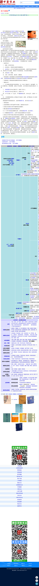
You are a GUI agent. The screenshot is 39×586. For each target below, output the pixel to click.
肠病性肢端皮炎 (15, 362)
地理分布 (16, 35)
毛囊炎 (16, 328)
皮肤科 (26, 321)
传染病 (15, 146)
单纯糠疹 (17, 348)
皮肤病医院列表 (22, 323)
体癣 (15, 339)
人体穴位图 (19, 491)
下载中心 (23, 565)
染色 (19, 78)
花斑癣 (29, 174)
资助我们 (30, 565)
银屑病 (13, 348)
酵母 (27, 280)
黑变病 (23, 369)
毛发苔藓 (17, 389)
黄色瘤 (32, 362)
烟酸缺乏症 (33, 360)
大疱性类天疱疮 (25, 358)
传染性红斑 (20, 336)
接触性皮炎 (14, 343)
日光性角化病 (22, 382)
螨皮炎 (15, 352)
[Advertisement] (19, 23)
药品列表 (28, 323)
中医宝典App (16, 563)
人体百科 (15, 320)
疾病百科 (9, 146)
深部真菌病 (19, 341)
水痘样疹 (26, 333)
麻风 (29, 329)
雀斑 (12, 369)
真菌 (24, 53)
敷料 (33, 132)
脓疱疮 (13, 328)
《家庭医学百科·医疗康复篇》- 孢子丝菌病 (11, 140)
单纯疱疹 (13, 333)
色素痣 (21, 377)
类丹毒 (16, 331)
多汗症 (17, 375)
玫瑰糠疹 (22, 348)
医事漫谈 (19, 470)
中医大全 (19, 489)
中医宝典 (2, 13)
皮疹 (6, 69)
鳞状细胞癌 (34, 386)
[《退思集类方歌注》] (31, 399)
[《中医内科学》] (23, 417)
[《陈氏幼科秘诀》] (15, 417)
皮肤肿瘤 (7, 382)
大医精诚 (19, 465)
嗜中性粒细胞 (25, 76)
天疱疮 (13, 358)
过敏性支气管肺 (34, 290)
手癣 (21, 339)
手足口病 (32, 334)
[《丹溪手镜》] (15, 399)
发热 (25, 121)
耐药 (31, 110)
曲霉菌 (31, 288)
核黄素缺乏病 (26, 360)
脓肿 (6, 78)
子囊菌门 (18, 160)
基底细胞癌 (28, 386)
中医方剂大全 (19, 497)
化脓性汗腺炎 (33, 328)
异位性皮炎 (22, 343)
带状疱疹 (18, 333)
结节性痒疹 (34, 350)
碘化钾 (33, 59)
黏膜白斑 (28, 382)
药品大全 (19, 503)
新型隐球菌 (25, 302)
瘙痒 (23, 321)
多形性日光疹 (21, 364)
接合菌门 (18, 308)
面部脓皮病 (25, 329)
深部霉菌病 (20, 394)
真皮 (15, 321)
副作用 (10, 112)
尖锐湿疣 (26, 334)
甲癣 (26, 339)
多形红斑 (24, 344)
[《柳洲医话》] (23, 399)
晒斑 (16, 364)
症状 (8, 72)
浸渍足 (17, 365)
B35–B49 (31, 146)
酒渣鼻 (15, 374)
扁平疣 (15, 334)
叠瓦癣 (32, 157)
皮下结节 (10, 56)
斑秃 (35, 374)
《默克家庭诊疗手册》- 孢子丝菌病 (9, 143)
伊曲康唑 (7, 89)
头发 (12, 164)
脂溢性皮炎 (26, 374)
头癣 (12, 339)
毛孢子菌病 (11, 163)
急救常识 (19, 506)
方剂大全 (8, 565)
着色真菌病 (25, 341)
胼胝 (28, 365)
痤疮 (12, 374)
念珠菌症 (33, 277)
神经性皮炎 (14, 350)
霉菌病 (14, 394)
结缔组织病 (6, 356)
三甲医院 (19, 480)
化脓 (28, 56)
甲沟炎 (13, 329)
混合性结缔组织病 (18, 357)
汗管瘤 (30, 379)
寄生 (23, 52)
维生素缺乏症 (14, 360)
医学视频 (19, 474)
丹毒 (28, 328)
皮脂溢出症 (20, 374)
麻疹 (15, 337)
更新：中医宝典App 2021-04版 (19, 8)
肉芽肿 (23, 56)
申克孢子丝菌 (14, 31)
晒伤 (12, 364)
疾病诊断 (19, 501)
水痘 (22, 333)
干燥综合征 (22, 355)
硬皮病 (27, 355)
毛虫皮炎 (20, 352)
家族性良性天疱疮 (17, 390)
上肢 (9, 126)
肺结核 (10, 108)
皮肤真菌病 (10, 160)
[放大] (25, 47)
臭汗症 (31, 374)
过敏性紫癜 (14, 370)
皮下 (8, 244)
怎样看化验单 (19, 468)
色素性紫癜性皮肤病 (18, 372)
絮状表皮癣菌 (34, 160)
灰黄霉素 (16, 61)
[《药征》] (32, 417)
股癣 (18, 339)
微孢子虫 (18, 313)
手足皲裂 (22, 365)
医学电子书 (19, 476)
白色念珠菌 (32, 273)
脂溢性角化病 (25, 379)
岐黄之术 (23, 563)
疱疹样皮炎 (18, 358)
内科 (7, 394)
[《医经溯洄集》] (7, 417)
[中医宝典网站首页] (10, 2)
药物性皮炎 (28, 343)
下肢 (20, 126)
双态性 (27, 223)
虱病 (30, 352)
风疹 (18, 337)
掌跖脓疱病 (32, 358)
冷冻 (30, 100)
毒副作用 (25, 110)
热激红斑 (28, 364)
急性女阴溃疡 (22, 331)
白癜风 (19, 369)
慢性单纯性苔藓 (25, 350)
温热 (21, 35)
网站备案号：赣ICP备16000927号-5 (19, 570)
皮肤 (23, 31)
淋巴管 (11, 32)
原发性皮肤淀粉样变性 (24, 362)
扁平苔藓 (27, 348)
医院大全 (19, 482)
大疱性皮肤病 (6, 358)
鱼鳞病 (13, 389)
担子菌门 (18, 174)
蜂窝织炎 (24, 328)
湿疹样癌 (33, 384)
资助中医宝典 (19, 493)
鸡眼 (25, 365)
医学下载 (19, 478)
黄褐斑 (15, 369)
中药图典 (19, 487)
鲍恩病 (21, 384)
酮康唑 (21, 93)
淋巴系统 (3, 46)
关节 (14, 59)
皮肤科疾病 (31, 321)
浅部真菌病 (34, 339)
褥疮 (31, 365)
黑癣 (35, 170)
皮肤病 (24, 320)
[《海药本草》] (19, 408)
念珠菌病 (13, 341)
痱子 (14, 365)
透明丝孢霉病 (22, 318)
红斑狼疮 (13, 355)
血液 (9, 127)
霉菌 (27, 294)
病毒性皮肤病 (6, 335)
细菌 (4, 329)
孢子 (26, 78)
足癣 (23, 339)
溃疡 (34, 121)
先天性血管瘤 (31, 377)
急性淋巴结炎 (18, 329)
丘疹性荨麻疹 (18, 344)
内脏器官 (13, 118)
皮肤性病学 (26, 324)
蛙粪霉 (31, 310)
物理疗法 (22, 100)
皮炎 (5, 343)
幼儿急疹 (25, 336)
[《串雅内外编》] (8, 399)
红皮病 (31, 348)
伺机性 (9, 246)
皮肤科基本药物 (18, 324)
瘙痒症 (19, 350)
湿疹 (8, 343)
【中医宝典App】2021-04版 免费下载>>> (19, 15)
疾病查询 (19, 499)
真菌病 (19, 146)
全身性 (11, 244)
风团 (5, 345)
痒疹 (34, 344)
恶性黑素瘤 (28, 387)
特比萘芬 (7, 91)
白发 (14, 375)
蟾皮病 (20, 360)
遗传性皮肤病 (6, 390)
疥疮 (12, 352)
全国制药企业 (19, 484)
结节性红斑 (29, 344)
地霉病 (32, 297)
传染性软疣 (20, 334)
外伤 (36, 52)
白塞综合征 (26, 370)
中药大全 (19, 495)
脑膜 (6, 118)
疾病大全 (16, 565)
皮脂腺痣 (25, 377)
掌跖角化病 (22, 389)
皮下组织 (3, 32)
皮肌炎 (17, 355)
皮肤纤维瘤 (22, 380)
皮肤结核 (33, 329)
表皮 (12, 321)
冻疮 (32, 364)
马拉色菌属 (24, 174)
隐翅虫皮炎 (25, 352)
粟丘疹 (34, 379)
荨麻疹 (13, 344)
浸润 (28, 58)
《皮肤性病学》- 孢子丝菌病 (8, 141)
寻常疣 (32, 333)
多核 (10, 78)
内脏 (17, 127)
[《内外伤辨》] (19, 426)
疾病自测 (19, 472)
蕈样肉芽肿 (22, 387)
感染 (17, 32)
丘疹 (10, 122)
